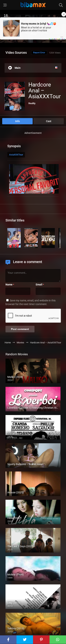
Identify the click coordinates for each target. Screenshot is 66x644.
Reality (31, 103)
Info (17, 121)
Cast (48, 121)
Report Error (39, 52)
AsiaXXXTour (16, 154)
